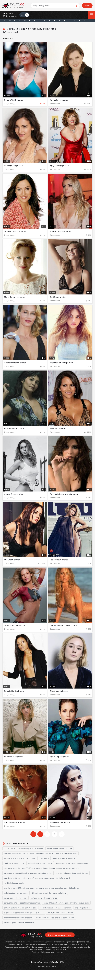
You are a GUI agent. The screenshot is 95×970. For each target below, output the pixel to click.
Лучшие (9, 13)
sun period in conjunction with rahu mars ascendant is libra (28, 873)
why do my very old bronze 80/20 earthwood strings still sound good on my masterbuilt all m (41, 868)
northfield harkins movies (14, 883)
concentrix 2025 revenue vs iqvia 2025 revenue (23, 848)
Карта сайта (36, 962)
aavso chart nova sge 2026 (64, 858)
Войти (87, 5)
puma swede (44, 858)
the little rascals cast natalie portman (55, 908)
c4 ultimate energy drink (14, 863)
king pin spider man (82, 908)
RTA (62, 962)
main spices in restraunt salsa (40, 863)
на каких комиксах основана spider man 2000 (55, 918)
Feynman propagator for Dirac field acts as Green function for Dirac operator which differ (40, 853)
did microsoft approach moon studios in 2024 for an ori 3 (47, 878)
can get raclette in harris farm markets (20, 908)
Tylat (34, 952)
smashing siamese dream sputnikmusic (72, 873)
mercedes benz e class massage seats (72, 863)
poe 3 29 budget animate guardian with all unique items (66, 903)
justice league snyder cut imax (59, 848)
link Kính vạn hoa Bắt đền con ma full (19, 922)
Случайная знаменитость (60, 935)
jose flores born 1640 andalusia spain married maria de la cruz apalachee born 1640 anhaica (41, 888)
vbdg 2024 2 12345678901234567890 (19, 858)
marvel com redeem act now (15, 898)
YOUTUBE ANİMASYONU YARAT (60, 913)
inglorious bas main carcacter (16, 893)
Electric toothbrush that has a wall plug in (49, 893)
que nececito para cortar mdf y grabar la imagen (24, 913)
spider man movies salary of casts (18, 918)
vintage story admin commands (44, 898)
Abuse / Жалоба (51, 962)
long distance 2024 (12, 878)
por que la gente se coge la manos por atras (22, 903)
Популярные (11, 16)
